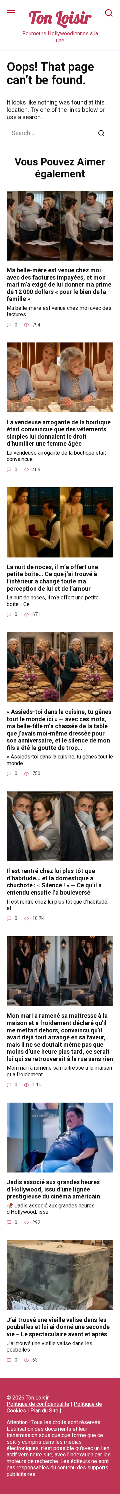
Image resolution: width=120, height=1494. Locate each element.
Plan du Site (44, 1410)
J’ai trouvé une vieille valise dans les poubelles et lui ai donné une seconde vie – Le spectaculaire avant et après (58, 1327)
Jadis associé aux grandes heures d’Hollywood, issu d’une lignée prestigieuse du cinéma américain (53, 1189)
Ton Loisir (60, 17)
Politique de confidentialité (38, 1404)
